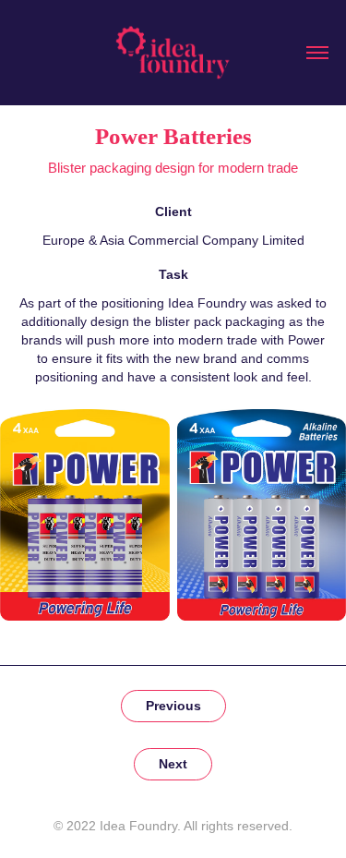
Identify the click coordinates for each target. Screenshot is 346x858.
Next (173, 763)
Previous (173, 705)
